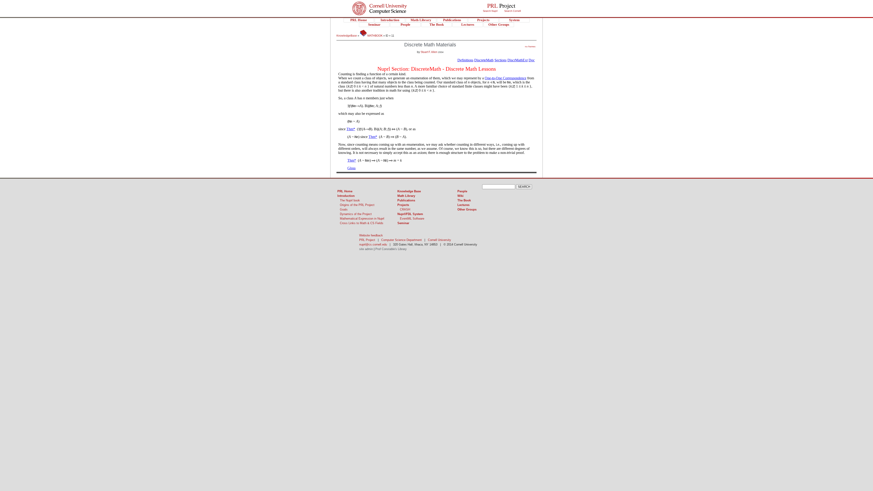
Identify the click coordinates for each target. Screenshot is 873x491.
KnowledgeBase (347, 35)
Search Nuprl (490, 11)
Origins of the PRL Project (357, 205)
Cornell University (389, 4)
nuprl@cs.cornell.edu (373, 244)
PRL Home (344, 191)
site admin (366, 249)
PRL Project (389, 13)
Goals (344, 209)
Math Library (406, 196)
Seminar (403, 223)
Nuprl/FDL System (410, 214)
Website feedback (371, 235)
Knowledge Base (409, 191)
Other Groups (467, 209)
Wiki (460, 196)
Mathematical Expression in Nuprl (362, 218)
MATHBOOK (375, 35)
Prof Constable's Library (391, 249)
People (462, 191)
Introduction (346, 196)
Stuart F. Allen (429, 52)
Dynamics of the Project (356, 214)
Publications (406, 200)
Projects (403, 205)
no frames (530, 46)
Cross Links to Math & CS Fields (361, 223)
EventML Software (412, 218)
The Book (464, 200)
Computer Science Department (401, 240)
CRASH (405, 209)
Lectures (463, 205)
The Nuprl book (350, 200)
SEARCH (524, 186)
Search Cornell (512, 11)
